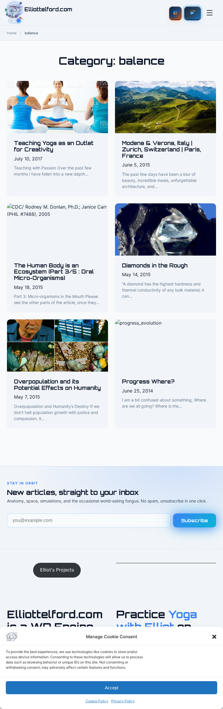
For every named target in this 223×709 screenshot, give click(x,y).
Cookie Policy (97, 701)
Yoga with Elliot (156, 620)
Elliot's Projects (57, 570)
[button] (214, 637)
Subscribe (194, 520)
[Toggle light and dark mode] (14, 20)
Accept (111, 687)
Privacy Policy (123, 701)
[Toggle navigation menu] (209, 12)
